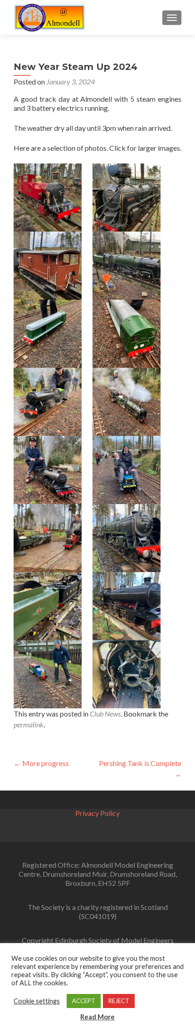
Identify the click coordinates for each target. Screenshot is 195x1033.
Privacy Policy (97, 813)
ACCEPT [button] (83, 1000)
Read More (97, 1017)
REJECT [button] (118, 1000)
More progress (41, 763)
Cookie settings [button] (37, 1001)
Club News (105, 713)
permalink (29, 724)
